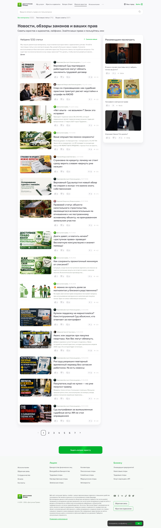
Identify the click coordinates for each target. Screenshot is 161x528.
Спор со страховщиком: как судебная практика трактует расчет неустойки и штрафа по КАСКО (76, 91)
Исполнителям (94, 4)
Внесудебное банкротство (60, 471)
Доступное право (62, 107)
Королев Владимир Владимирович (68, 201)
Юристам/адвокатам (123, 509)
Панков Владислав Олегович (66, 157)
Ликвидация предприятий (124, 467)
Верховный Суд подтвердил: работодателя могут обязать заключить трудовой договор (70, 68)
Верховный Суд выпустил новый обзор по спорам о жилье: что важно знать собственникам (75, 185)
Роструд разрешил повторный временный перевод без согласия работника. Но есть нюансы (73, 364)
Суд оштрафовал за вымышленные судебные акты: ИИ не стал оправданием (73, 412)
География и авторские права (116, 102)
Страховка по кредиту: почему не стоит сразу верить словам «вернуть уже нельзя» (76, 163)
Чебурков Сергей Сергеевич (66, 332)
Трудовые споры (56, 475)
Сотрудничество (24, 475)
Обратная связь (24, 471)
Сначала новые (91, 39)
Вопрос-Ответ (67, 4)
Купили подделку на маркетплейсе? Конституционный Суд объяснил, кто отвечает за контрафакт (74, 316)
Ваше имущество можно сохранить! (74, 136)
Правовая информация (58, 519)
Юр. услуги (40, 4)
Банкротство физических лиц (61, 467)
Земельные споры (57, 483)
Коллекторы (85, 467)
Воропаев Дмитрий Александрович (68, 62)
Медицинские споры (88, 479)
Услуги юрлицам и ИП (122, 479)
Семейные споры (87, 475)
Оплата (20, 479)
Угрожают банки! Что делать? (116, 134)
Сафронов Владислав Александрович (69, 84)
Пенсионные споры (88, 471)
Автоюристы (85, 483)
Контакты (21, 483)
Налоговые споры (120, 471)
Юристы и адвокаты (53, 4)
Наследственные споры (59, 479)
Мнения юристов (80, 4)
